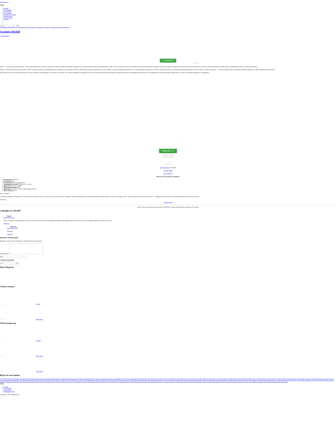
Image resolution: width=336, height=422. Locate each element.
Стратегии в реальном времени (59, 27)
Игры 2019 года (234, 379)
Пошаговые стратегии (237, 382)
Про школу (144, 382)
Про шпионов (152, 382)
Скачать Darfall (10, 31)
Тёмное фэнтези (268, 382)
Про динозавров (185, 380)
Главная (6, 8)
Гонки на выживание (101, 379)
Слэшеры (209, 382)
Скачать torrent (168, 202)
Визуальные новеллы (37, 379)
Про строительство (24, 27)
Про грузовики (175, 380)
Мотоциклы (33, 380)
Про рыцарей (9, 382)
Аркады (9, 379)
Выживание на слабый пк (59, 379)
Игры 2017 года (214, 379)
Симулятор (39, 27)
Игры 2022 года (263, 379)
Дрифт (110, 379)
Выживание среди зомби (75, 379)
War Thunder (39, 371)
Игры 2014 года (185, 379)
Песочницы (83, 380)
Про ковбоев (230, 380)
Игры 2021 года (253, 379)
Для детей (124, 379)
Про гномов (167, 380)
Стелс (222, 382)
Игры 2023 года (273, 379)
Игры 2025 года (13, 27)
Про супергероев (75, 382)
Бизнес (29, 379)
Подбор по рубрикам (10, 14)
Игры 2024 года (283, 379)
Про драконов (195, 380)
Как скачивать (8, 10)
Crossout (38, 340)
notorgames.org (4, 2)
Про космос (245, 380)
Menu (2, 5)
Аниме (4, 379)
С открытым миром (181, 382)
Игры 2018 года (224, 379)
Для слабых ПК (8, 18)
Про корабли (238, 380)
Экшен (286, 382)
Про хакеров (120, 382)
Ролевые (33, 27)
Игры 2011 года (155, 379)
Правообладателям (9, 391)
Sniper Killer (39, 319)
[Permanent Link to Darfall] (20, 55)
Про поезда (289, 380)
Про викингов (152, 380)
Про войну (160, 380)
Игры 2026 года (302, 379)
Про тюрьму (91, 382)
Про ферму (105, 382)
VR (1, 379)
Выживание (4, 27)
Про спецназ (36, 382)
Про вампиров (143, 380)
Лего (21, 380)
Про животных (203, 380)
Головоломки (87, 379)
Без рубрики (15, 379)
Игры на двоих (323, 379)
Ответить (6, 223)
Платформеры (91, 380)
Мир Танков (39, 356)
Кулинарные (15, 380)
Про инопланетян (221, 380)
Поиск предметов (101, 380)
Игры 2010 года (145, 379)
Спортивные (216, 382)
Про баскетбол (134, 380)
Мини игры (26, 380)
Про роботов (319, 380)
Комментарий (4, 253)
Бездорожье (23, 379)
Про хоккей (127, 382)
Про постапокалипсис (308, 380)
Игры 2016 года (204, 379)
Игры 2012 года (165, 379)
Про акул (127, 380)
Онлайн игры (8, 16)
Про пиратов (282, 380)
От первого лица (64, 380)
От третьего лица (74, 380)
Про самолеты (18, 382)
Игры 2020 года (243, 379)
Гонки (93, 379)
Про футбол (112, 382)
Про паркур (274, 380)
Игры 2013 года (175, 379)
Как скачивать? (168, 173)
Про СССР (55, 382)
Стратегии (46, 27)
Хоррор (276, 382)
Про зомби (212, 380)
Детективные (117, 379)
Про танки (84, 382)
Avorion (38, 304)
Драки (139, 379)
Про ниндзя (260, 380)
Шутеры (6, 19)
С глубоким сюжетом (168, 382)
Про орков (267, 380)
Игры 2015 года (194, 379)
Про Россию (327, 380)
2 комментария (4, 36)
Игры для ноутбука (313, 379)
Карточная (8, 380)
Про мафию (253, 380)
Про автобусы (119, 380)
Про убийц (98, 382)
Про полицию (297, 380)
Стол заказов (7, 13)
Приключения (111, 380)
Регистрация (7, 11)
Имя (1, 257)
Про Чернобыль (136, 382)
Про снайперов (27, 382)
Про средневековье (45, 382)
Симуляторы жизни (200, 382)
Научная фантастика (44, 380)
